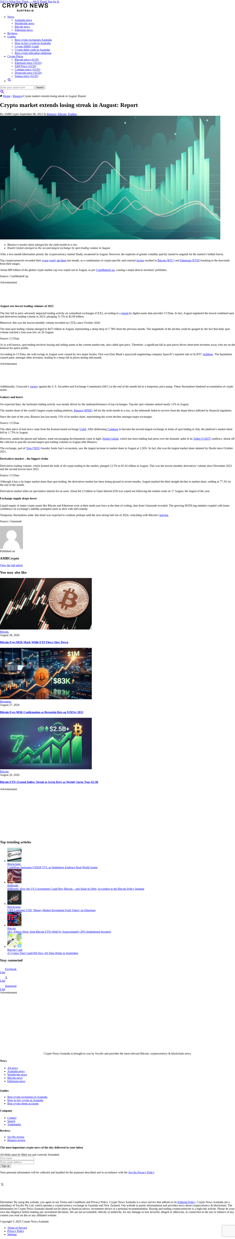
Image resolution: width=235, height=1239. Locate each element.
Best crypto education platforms (33, 53)
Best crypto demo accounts (23, 1103)
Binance (17, 96)
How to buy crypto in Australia (33, 43)
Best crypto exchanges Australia (33, 39)
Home (6, 96)
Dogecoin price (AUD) (28, 72)
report (125, 313)
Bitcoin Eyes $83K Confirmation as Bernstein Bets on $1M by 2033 (41, 712)
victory (34, 386)
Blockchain (14, 864)
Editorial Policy (186, 1202)
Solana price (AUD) (26, 76)
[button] (9, 80)
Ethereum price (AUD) (28, 62)
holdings (208, 354)
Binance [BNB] (83, 410)
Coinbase (112, 429)
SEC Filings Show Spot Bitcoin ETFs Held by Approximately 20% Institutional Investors (59, 931)
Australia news (23, 20)
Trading (72, 114)
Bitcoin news (22, 26)
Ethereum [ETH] (190, 260)
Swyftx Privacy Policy (141, 1172)
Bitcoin (62, 114)
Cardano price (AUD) (27, 69)
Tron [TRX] (33, 448)
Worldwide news (24, 23)
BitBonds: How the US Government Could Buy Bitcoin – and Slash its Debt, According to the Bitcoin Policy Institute (75, 888)
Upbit (82, 429)
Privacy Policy (15, 1231)
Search (11, 1121)
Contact (11, 1117)
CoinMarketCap (105, 270)
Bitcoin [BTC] (166, 260)
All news (12, 1068)
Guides (11, 36)
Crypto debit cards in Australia (32, 49)
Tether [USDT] (202, 438)
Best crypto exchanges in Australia (27, 1096)
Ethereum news (24, 30)
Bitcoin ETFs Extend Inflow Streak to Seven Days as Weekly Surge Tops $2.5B (49, 782)
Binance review (16, 1140)
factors (140, 260)
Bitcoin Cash (14, 949)
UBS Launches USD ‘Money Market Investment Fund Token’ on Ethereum (51, 910)
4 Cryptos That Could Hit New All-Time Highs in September (42, 953)
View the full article (11, 565)
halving (164, 515)
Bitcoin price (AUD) (27, 59)
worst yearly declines (54, 260)
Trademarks (14, 1124)
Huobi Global (110, 438)
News (10, 16)
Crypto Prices (15, 56)
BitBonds (12, 885)
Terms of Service (17, 1227)
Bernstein (5, 701)
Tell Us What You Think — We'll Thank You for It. (29, 1)
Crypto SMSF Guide (27, 46)
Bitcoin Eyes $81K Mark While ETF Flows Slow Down (34, 642)
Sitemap (12, 1234)
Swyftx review (15, 1136)
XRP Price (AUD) (25, 66)
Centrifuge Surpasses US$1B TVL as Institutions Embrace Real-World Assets (52, 867)
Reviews (12, 33)
